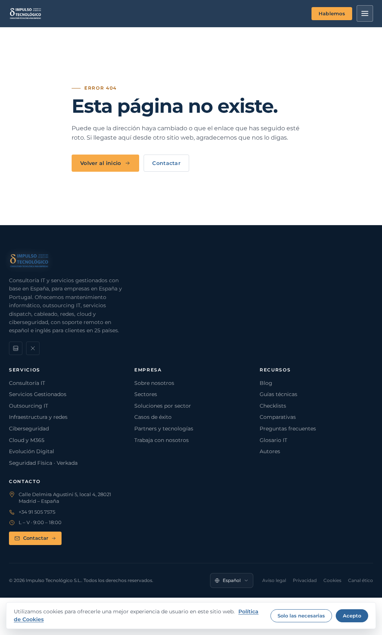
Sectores (145, 394)
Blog (266, 383)
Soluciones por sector (162, 405)
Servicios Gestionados (37, 394)
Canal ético (360, 580)
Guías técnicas (278, 394)
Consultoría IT (27, 383)
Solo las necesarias (301, 616)
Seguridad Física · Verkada (43, 463)
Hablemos (332, 13)
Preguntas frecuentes (288, 428)
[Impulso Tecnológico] (25, 13)
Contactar (166, 163)
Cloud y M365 (26, 440)
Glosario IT (273, 440)
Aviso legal (274, 580)
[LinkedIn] (15, 348)
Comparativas (278, 417)
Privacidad (305, 580)
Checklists (273, 405)
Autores (270, 451)
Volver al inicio (100, 163)
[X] (33, 348)
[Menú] (365, 13)
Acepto (352, 616)
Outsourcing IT (28, 405)
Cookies (332, 580)
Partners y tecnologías (163, 428)
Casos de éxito (153, 417)
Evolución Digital (31, 451)
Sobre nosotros (154, 383)
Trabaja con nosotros (161, 440)
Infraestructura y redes (38, 417)
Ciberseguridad (29, 428)
